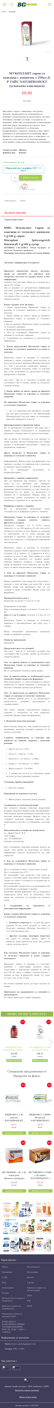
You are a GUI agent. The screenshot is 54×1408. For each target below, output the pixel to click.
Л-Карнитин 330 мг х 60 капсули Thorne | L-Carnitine (40, 1048)
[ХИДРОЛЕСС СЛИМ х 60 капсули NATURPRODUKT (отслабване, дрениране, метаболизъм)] (40, 1097)
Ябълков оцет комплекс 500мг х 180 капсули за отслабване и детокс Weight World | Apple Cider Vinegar (14, 1048)
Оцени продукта (10, 201)
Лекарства (12, 11)
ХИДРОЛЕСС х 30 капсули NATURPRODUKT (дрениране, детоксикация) (14, 1117)
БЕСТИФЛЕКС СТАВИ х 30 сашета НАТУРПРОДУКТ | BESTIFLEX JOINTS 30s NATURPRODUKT (40, 1175)
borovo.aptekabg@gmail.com (23, 1344)
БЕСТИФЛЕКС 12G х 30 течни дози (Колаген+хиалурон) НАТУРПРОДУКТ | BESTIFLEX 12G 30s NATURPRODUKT (14, 1175)
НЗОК (29, 1306)
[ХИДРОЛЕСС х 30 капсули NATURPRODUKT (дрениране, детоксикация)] (14, 1097)
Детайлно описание (15, 212)
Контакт (30, 1277)
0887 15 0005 (18, 1349)
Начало (4, 11)
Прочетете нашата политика (27, 1390)
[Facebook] (5, 1354)
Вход (4, 1283)
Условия (5, 1293)
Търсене (30, 1283)
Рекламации (7, 1272)
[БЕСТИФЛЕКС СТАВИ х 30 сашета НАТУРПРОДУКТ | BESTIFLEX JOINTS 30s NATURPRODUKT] (40, 1155)
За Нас (4, 1277)
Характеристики (13, 219)
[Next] (49, 1042)
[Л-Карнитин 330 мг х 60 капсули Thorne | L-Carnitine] (40, 1032)
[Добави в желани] (47, 161)
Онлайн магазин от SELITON (27, 1405)
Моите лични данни (28, 1397)
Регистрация (32, 1272)
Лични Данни (8, 1288)
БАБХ (29, 1296)
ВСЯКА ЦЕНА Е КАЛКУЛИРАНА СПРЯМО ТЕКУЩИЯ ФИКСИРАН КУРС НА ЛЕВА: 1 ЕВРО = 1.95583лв (14, 1327)
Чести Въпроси (33, 1267)
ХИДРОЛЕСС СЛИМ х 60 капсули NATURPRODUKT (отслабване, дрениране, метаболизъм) (40, 1117)
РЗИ (29, 1301)
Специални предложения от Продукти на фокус (27, 1074)
